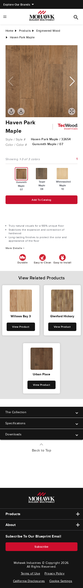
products (25, 31)
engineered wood (48, 31)
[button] (72, 81)
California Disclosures (29, 580)
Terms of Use (30, 573)
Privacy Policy (54, 573)
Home (10, 31)
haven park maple (22, 37)
